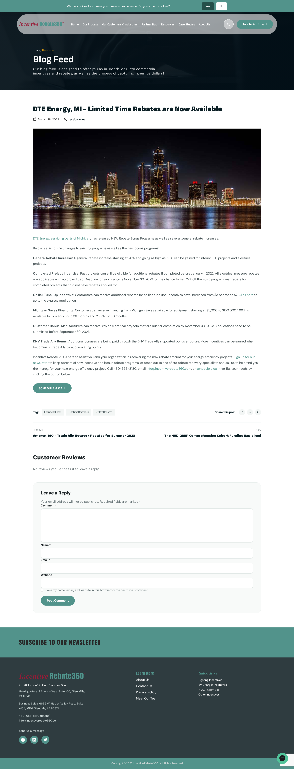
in (258, 412)
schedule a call (207, 368)
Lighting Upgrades (79, 412)
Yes (207, 6)
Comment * (49, 505)
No (221, 6)
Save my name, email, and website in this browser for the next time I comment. (96, 590)
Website (46, 575)
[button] (205, 24)
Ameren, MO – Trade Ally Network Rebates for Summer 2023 (84, 436)
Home (75, 24)
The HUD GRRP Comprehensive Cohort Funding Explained (212, 436)
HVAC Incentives (208, 689)
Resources (168, 24)
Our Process (90, 24)
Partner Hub (149, 24)
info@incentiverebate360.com (169, 368)
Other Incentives (209, 694)
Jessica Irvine (76, 119)
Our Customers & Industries (120, 24)
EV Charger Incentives (212, 684)
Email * (46, 560)
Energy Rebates (52, 412)
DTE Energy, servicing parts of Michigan (61, 238)
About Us (204, 24)
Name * (46, 545)
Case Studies (187, 24)
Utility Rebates (104, 412)
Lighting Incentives (210, 680)
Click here (246, 295)
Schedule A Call (52, 388)
